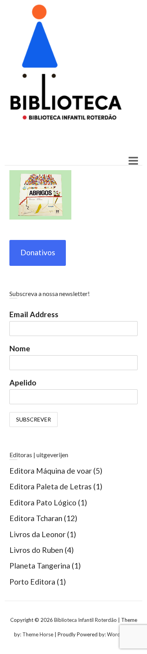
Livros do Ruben (36, 549)
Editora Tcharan (35, 518)
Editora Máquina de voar (50, 470)
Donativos (37, 252)
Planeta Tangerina (39, 565)
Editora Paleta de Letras (50, 486)
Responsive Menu (133, 161)
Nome (19, 348)
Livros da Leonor (37, 534)
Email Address (33, 314)
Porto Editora (32, 581)
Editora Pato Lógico (42, 502)
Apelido (22, 382)
